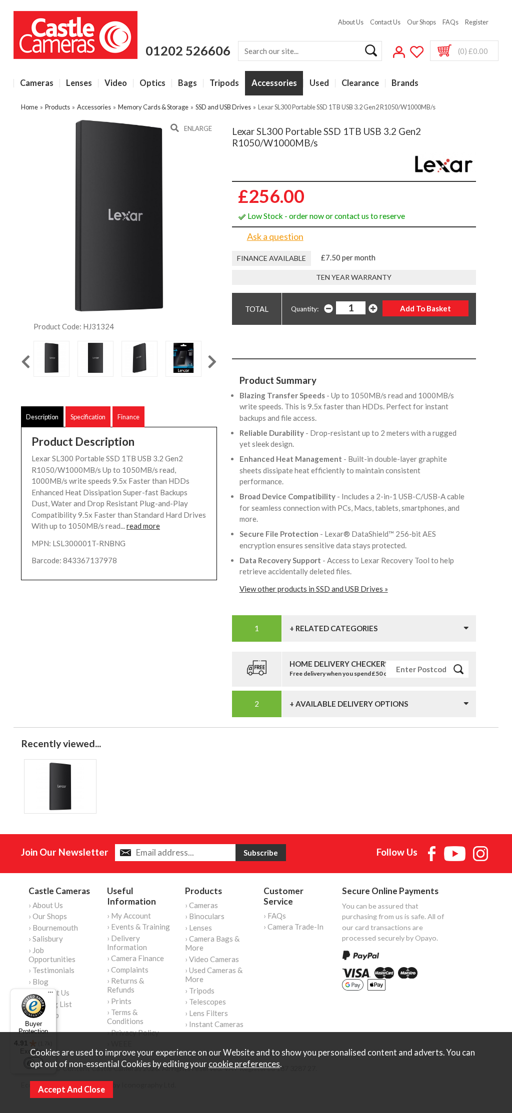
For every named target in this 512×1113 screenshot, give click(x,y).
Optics (153, 83)
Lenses (79, 83)
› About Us (45, 905)
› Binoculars (204, 916)
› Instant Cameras (214, 1024)
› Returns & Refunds (125, 985)
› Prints (119, 1001)
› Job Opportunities (52, 955)
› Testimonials (51, 970)
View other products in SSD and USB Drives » (314, 588)
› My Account (129, 915)
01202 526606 (188, 50)
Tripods (224, 83)
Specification (88, 417)
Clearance (360, 83)
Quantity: (304, 309)
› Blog (38, 981)
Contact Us (385, 22)
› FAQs (275, 915)
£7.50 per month (348, 257)
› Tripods (199, 990)
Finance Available (271, 258)
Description (42, 417)
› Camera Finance (135, 958)
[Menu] (50, 995)
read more (143, 525)
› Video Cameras (212, 959)
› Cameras (201, 905)
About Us (351, 22)
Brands (405, 83)
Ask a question (275, 236)
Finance (129, 417)
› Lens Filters (206, 1013)
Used (319, 83)
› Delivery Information (127, 943)
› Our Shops (47, 916)
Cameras (37, 83)
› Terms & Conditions (125, 1017)
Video (115, 83)
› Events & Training (138, 926)
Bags (187, 83)
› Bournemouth (53, 927)
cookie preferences (244, 1064)
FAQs (450, 22)
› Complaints (127, 969)
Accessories (274, 83)
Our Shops (421, 22)
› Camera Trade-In (294, 926)
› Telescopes (205, 1001)
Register (476, 22)
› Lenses (198, 927)
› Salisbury (45, 938)
